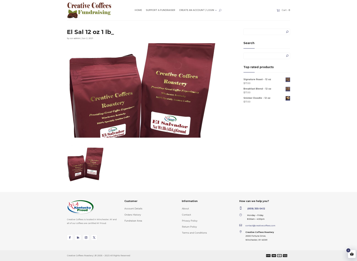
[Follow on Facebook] (70, 237)
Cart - (285, 10)
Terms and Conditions (194, 232)
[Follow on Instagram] (86, 237)
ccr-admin (75, 38)
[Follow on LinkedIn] (78, 237)
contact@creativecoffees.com (260, 225)
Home (138, 10)
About (185, 208)
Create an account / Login (196, 10)
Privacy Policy (189, 220)
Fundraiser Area (133, 220)
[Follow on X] (94, 237)
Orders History (132, 214)
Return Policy (189, 226)
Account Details (133, 208)
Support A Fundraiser (160, 10)
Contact (186, 214)
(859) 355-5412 (256, 208)
